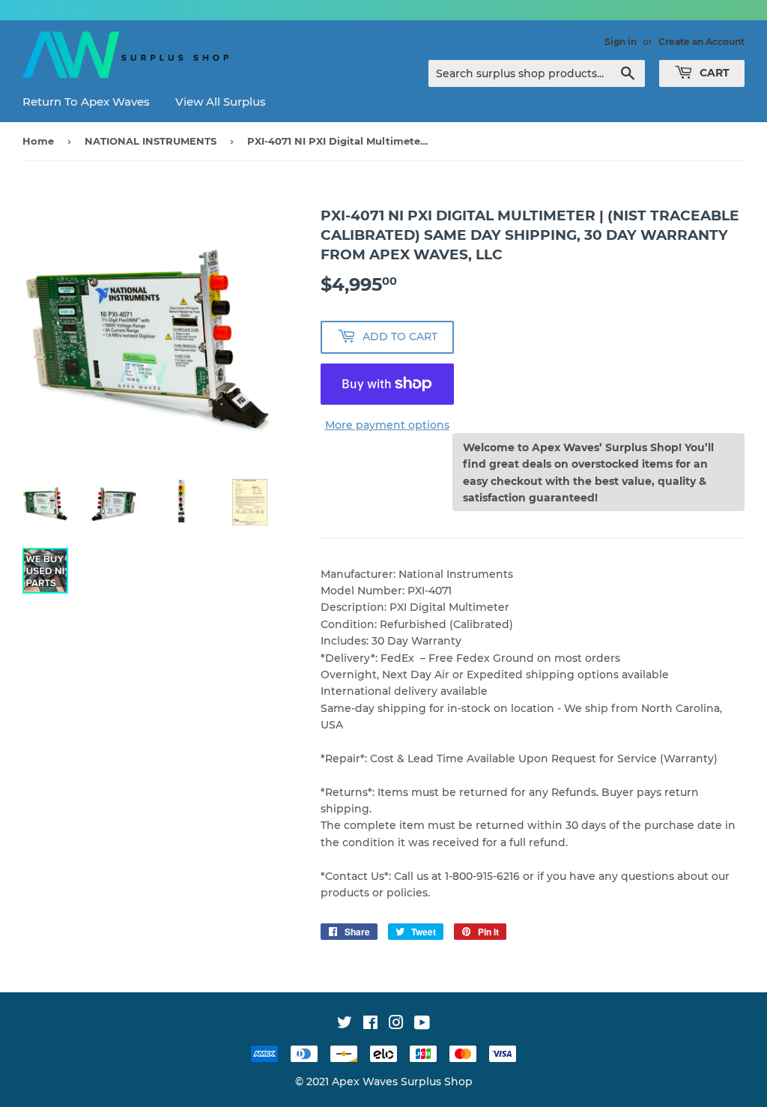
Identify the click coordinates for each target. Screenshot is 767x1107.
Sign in (620, 41)
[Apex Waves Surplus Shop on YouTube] (422, 1024)
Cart (713, 72)
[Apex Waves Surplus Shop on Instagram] (396, 1024)
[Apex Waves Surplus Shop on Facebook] (370, 1024)
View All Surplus (220, 101)
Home (38, 141)
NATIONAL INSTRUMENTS (150, 141)
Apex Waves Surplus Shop (402, 1081)
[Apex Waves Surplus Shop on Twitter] (344, 1024)
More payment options (387, 425)
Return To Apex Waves (86, 101)
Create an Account (701, 41)
